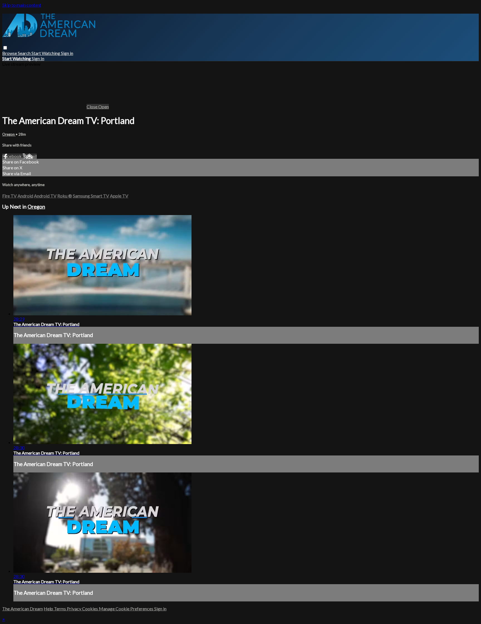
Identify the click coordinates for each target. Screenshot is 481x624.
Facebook (12, 156)
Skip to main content (21, 5)
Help (49, 608)
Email (31, 156)
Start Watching (46, 53)
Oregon (9, 134)
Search (24, 53)
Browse (10, 53)
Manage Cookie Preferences (126, 608)
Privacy (74, 608)
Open (103, 106)
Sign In (38, 58)
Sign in (67, 53)
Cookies (90, 608)
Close (92, 106)
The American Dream (22, 608)
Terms (60, 608)
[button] (5, 48)
